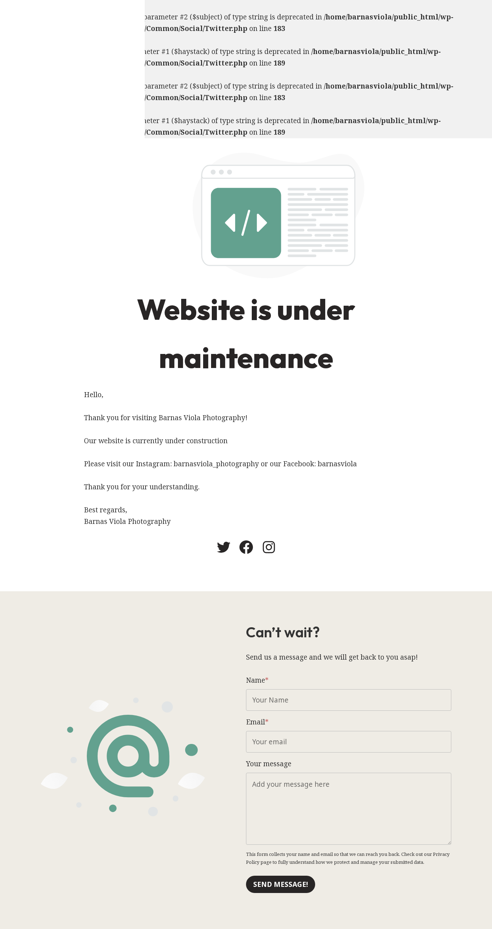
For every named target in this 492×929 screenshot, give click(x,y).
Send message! (280, 884)
